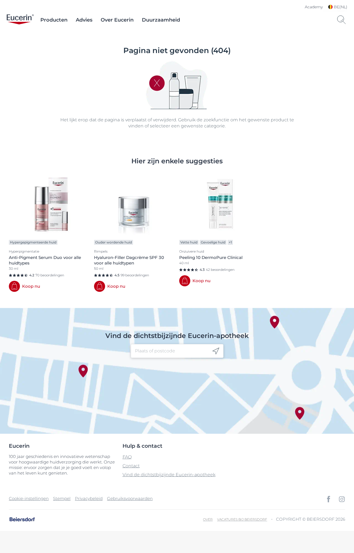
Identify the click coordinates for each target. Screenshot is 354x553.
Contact (131, 465)
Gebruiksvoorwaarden (130, 498)
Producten (53, 20)
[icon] (215, 351)
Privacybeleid (89, 498)
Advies (84, 20)
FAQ (127, 457)
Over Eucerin (117, 20)
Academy (314, 6)
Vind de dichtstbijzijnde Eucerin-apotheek (169, 474)
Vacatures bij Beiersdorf (242, 519)
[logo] (20, 19)
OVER (208, 519)
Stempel (62, 498)
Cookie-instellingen (29, 498)
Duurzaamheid (161, 20)
